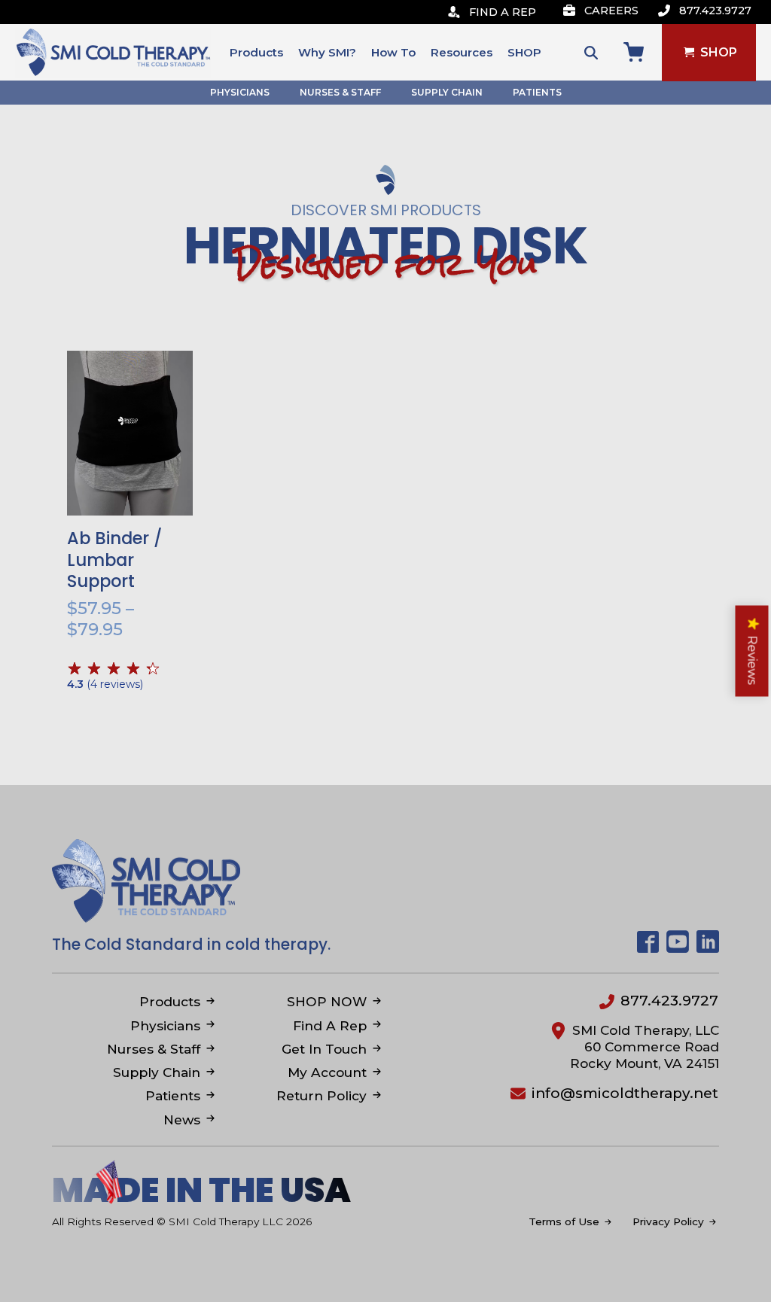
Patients (537, 92)
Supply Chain (447, 92)
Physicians (240, 92)
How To (393, 52)
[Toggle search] (591, 52)
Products (256, 52)
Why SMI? (327, 52)
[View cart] (633, 52)
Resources (461, 52)
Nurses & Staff (340, 92)
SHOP (524, 52)
